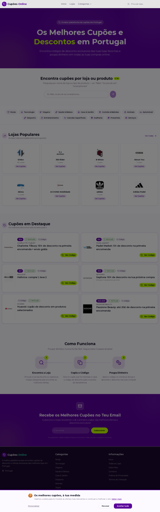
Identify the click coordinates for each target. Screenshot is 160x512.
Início (63, 4)
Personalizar (33, 506)
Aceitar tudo (123, 506)
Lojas (72, 4)
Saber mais (117, 499)
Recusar (105, 506)
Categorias (83, 4)
